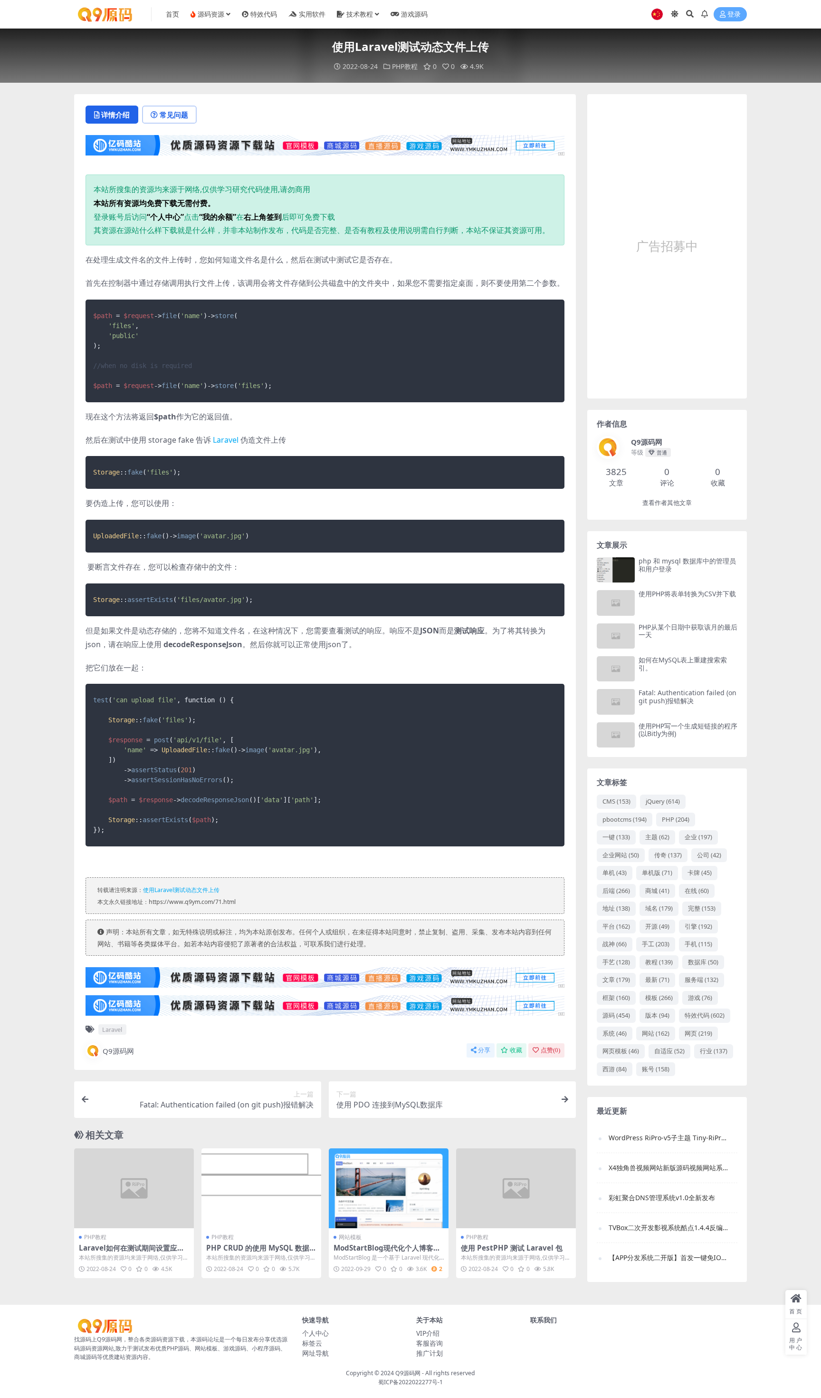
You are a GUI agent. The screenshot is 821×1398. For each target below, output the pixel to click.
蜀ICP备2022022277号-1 (410, 1382)
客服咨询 (429, 1343)
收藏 (516, 1050)
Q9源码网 (118, 1051)
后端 (616, 890)
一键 (616, 837)
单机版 (657, 872)
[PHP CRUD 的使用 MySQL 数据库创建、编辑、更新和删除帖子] (261, 1188)
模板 (659, 997)
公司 (709, 855)
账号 (655, 1069)
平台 (616, 926)
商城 (657, 890)
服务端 (701, 979)
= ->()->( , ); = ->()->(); (182, 350)
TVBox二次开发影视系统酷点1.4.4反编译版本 (668, 1227)
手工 (655, 944)
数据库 (703, 962)
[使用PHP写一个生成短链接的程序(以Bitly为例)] (616, 735)
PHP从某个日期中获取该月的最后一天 (688, 631)
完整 (702, 908)
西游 (614, 1069)
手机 (698, 944)
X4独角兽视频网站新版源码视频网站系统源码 (668, 1167)
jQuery (663, 801)
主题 (657, 837)
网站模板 (350, 1237)
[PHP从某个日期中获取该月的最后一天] (616, 636)
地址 (616, 908)
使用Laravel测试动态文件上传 (181, 890)
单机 (614, 872)
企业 (698, 837)
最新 (657, 979)
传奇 (668, 855)
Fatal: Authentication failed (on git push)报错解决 (687, 696)
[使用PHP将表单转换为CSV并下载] (616, 602)
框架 (616, 997)
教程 (659, 962)
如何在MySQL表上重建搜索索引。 (683, 663)
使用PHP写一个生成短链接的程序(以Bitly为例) (688, 729)
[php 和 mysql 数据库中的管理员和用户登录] (616, 569)
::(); (137, 472)
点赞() (550, 1050)
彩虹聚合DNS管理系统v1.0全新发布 (662, 1197)
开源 (657, 926)
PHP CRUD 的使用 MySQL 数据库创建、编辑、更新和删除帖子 (261, 1252)
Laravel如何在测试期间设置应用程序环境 (131, 1252)
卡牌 (699, 872)
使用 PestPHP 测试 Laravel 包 (512, 1247)
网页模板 (620, 1051)
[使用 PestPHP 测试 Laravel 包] (516, 1188)
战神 (614, 944)
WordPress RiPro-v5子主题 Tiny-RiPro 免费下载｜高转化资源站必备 (668, 1137)
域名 (659, 908)
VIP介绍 (427, 1333)
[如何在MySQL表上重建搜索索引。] (616, 668)
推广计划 (429, 1353)
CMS (616, 801)
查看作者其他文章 (667, 502)
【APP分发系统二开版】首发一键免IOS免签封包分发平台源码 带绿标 (668, 1257)
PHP (675, 819)
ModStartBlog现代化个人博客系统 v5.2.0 (387, 1252)
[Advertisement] (667, 246)
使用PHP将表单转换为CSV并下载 (687, 593)
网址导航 (315, 1353)
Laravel (226, 440)
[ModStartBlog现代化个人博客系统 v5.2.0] (389, 1188)
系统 (614, 1033)
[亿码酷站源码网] (325, 148)
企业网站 (620, 855)
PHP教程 (405, 66)
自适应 (669, 1051)
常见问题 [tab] (174, 114)
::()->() (171, 536)
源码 (616, 1015)
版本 (657, 1015)
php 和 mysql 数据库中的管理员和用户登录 (687, 564)
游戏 (700, 997)
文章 (616, 979)
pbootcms (624, 819)
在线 (697, 890)
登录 (734, 14)
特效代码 (705, 1015)
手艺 (616, 962)
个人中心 (315, 1333)
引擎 (698, 926)
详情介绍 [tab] (115, 114)
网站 (655, 1033)
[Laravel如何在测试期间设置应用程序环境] (134, 1188)
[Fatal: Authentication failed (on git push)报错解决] (616, 701)
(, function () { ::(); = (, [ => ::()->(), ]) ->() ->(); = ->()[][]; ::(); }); (207, 765)
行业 (713, 1051)
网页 (698, 1033)
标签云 (312, 1343)
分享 (484, 1050)
